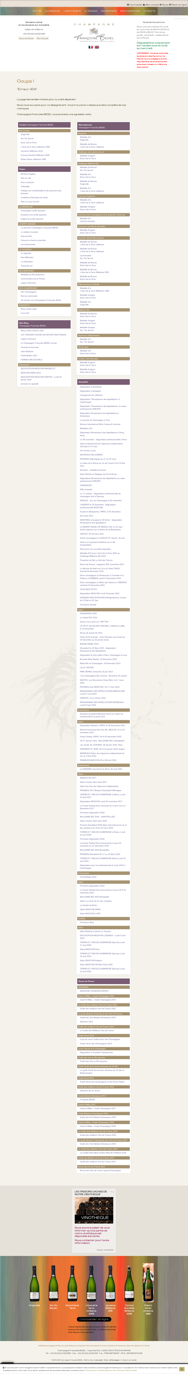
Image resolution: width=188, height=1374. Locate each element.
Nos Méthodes (27, 257)
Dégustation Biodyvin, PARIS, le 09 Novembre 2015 (102, 725)
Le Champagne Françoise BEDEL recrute (39, 343)
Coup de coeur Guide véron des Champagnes (100, 1039)
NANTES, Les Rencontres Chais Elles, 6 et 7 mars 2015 (102, 681)
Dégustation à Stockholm (91, 387)
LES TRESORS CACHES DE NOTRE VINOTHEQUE (43, 335)
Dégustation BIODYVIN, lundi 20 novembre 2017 (101, 801)
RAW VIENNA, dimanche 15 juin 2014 (96, 672)
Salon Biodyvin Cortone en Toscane (95, 931)
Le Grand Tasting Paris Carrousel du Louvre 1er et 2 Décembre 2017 (103, 807)
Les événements (28, 244)
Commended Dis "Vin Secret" (87, 256)
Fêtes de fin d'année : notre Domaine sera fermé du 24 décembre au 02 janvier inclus (102, 638)
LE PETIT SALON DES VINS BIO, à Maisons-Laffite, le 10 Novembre (102, 627)
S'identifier (25, 186)
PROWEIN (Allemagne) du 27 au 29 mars (98, 459)
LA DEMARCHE (52, 11)
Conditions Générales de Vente (34, 197)
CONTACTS (149, 11)
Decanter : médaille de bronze (93, 470)
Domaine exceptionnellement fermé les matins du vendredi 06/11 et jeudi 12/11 (101, 715)
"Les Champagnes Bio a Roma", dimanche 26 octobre (103, 676)
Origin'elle (25, 134)
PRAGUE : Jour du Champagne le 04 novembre (101, 500)
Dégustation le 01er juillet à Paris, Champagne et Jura (103, 655)
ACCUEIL (37, 11)
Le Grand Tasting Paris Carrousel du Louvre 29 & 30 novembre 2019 (103, 891)
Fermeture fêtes (87, 922)
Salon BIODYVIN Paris (90, 949)
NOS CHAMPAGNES (130, 11)
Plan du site (180, 19)
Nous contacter (26, 38)
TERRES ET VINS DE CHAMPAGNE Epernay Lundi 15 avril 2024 (102, 954)
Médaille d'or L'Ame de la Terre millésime (92, 189)
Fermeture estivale (88, 604)
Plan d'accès (42, 38)
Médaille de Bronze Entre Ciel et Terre (88, 263)
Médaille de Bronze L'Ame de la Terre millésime (92, 145)
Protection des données (127, 1345)
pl (147, 1345)
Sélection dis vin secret (90, 1090)
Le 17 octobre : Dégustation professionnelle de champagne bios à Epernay (100, 494)
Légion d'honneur (28, 283)
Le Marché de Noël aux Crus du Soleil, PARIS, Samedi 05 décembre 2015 (100, 569)
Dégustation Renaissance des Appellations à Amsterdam (99, 414)
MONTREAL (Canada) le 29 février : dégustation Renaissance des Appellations (101, 521)
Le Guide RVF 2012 (88, 617)
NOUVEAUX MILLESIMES (91, 455)
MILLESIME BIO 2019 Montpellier (94, 850)
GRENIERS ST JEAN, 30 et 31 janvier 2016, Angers (102, 749)
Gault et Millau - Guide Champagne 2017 (98, 1108)
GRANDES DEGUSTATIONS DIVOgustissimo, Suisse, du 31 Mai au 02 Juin (103, 598)
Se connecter (93, 1345)
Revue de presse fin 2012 (91, 633)
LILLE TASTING (87, 667)
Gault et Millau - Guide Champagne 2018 (98, 1126)
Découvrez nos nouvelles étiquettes (95, 549)
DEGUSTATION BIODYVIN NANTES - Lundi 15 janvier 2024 (41, 378)
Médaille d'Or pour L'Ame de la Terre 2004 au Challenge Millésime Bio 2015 (100, 554)
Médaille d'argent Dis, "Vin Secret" (87, 328)
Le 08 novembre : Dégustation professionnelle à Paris (103, 439)
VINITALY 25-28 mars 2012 (92, 534)
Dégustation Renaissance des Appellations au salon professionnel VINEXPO (102, 479)
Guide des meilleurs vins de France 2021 (98, 1162)
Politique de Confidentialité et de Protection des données (111, 1370)
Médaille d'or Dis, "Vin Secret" (87, 340)
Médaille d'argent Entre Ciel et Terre (88, 157)
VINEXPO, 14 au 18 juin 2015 (93, 698)
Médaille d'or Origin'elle (85, 138)
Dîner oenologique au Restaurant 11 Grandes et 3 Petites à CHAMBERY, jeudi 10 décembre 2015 (102, 576)
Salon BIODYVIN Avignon (91, 960)
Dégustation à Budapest (90, 391)
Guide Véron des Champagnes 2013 (96, 1043)
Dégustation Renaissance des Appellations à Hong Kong (102, 433)
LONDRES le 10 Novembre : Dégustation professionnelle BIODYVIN (98, 506)
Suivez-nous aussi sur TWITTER (94, 622)
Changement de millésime (91, 395)
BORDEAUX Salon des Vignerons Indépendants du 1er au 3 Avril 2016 (102, 754)
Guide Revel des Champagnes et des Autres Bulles (102, 1082)
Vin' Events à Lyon (88, 450)
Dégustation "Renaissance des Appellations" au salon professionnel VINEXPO (103, 407)
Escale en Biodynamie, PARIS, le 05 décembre (100, 512)
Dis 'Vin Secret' (27, 138)
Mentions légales (28, 174)
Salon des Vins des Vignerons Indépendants (99, 786)
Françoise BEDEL (87, 1099)
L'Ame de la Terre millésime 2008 (35, 147)
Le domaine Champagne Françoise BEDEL (39, 228)
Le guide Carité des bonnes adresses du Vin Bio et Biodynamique (102, 1071)
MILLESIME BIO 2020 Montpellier (94, 897)
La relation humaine (29, 232)
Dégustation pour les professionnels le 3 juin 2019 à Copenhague (102, 866)
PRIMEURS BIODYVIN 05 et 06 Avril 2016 (98, 760)
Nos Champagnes (28, 292)
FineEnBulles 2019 (88, 877)
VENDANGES (86, 485)
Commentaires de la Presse (33, 279)
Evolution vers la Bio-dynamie (34, 215)
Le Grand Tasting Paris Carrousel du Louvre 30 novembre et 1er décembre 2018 (100, 844)
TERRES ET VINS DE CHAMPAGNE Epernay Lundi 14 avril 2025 (102, 970)
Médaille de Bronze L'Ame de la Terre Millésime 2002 (94, 270)
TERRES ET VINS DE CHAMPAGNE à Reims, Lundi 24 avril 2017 (102, 795)
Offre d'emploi (86, 489)
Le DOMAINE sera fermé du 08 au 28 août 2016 (101, 769)
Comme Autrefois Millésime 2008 (35, 155)
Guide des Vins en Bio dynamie (93, 1061)
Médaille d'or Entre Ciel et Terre (88, 175)
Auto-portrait (26, 236)
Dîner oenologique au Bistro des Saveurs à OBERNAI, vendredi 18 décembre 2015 (103, 583)
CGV (142, 1345)
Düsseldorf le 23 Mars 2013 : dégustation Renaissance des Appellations (98, 649)
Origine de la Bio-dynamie (32, 219)
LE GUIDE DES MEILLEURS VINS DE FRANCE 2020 (103, 1153)
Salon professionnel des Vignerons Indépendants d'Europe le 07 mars (101, 445)
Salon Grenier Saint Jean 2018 (93, 821)
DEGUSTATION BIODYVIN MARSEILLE (38, 368)
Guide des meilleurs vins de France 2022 (98, 1008)
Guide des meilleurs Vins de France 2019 (98, 1135)
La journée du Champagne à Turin (95, 420)
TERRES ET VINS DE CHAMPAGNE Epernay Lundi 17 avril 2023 (102, 943)
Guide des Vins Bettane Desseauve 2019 (98, 1017)
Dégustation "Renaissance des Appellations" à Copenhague (100, 400)
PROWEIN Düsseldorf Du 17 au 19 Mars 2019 (100, 854)
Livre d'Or (25, 313)
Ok (182, 1369)
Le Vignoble (26, 253)
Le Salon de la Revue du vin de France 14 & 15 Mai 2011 (102, 464)
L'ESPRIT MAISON (72, 11)
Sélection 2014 (86, 1022)
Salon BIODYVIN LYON (90, 913)
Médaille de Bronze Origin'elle (88, 182)
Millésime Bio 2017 (88, 778)
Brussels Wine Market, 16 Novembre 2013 (98, 659)
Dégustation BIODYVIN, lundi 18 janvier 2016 (99, 593)
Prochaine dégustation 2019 (92, 886)
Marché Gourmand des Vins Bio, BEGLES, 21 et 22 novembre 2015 (102, 731)
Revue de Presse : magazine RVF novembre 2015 (102, 564)
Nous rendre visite (29, 309)
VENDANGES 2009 (88, 613)
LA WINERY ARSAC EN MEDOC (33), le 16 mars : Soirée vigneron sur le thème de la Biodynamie (102, 528)
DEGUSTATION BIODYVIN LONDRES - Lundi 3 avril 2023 (102, 936)
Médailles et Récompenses (32, 274)
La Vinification (27, 262)
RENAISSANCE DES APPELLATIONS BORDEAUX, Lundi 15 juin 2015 (102, 703)
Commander (108, 1345)
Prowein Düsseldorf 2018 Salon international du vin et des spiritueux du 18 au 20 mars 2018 (103, 826)
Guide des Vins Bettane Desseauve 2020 (98, 1144)
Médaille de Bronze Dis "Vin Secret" (88, 168)
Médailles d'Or (86, 428)
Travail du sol (26, 266)
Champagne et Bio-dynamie (33, 210)
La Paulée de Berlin (88, 905)
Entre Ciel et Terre (29, 142)
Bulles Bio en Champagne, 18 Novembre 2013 (100, 663)
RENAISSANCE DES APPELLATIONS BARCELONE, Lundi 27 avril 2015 (102, 692)
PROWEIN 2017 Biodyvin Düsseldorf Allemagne (100, 790)
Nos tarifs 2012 (86, 516)
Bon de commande (29, 296)
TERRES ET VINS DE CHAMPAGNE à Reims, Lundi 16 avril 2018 (102, 833)
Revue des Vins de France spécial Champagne (100, 1170)
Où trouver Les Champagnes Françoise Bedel (41, 300)
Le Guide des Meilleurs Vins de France (97, 1030)
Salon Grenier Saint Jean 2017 (93, 782)
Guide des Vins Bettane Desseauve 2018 (98, 1117)
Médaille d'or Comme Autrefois (87, 219)
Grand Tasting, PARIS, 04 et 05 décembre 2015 (100, 736)
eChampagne (114, 1360)
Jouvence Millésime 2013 (32, 151)
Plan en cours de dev (30, 202)
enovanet (99, 1360)
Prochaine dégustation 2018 (92, 812)
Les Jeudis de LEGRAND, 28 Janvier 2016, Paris (101, 745)
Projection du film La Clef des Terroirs (96, 560)
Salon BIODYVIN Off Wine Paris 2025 (96, 964)
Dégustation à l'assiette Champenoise (96, 1052)
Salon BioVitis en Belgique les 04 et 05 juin (98, 474)
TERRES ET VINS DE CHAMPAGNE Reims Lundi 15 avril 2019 (103, 859)
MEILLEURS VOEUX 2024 (32, 330)
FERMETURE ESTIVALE (31, 360)
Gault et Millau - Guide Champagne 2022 (98, 1000)
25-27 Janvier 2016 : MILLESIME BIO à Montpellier (102, 741)
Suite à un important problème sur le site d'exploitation (97, 543)
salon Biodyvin (27, 351)
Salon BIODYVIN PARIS (90, 909)
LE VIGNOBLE (91, 11)
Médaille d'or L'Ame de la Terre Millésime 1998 (94, 289)
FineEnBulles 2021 (29, 355)
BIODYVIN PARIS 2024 (31, 373)
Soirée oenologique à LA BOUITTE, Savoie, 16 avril (102, 538)
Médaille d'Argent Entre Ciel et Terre (88, 208)
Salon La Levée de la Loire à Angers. (96, 901)
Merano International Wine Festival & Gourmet (100, 424)
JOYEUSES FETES (88, 589)
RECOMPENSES (109, 11)
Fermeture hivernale (30, 347)
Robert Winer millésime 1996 (33, 159)
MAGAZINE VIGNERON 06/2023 (94, 991)
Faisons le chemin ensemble (33, 240)
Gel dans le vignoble (30, 384)
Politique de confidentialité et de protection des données (41, 191)
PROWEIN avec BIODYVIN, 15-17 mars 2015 (99, 687)
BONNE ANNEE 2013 (89, 644)
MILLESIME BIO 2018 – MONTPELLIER (97, 817)
